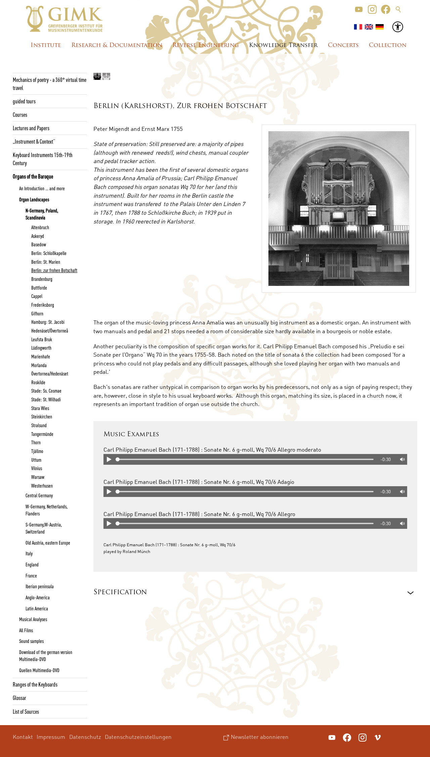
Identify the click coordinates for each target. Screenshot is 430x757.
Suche (398, 9)
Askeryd (37, 236)
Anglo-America (38, 597)
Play (108, 459)
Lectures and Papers (31, 128)
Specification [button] (120, 592)
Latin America (37, 608)
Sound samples (31, 641)
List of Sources (26, 711)
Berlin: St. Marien (45, 261)
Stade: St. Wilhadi (46, 399)
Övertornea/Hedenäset (49, 373)
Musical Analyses (33, 619)
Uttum (36, 459)
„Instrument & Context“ (34, 141)
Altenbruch (40, 227)
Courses (20, 114)
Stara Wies (40, 408)
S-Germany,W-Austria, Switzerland (44, 528)
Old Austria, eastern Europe (48, 542)
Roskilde (38, 382)
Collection (387, 45)
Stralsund (39, 425)
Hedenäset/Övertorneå (49, 330)
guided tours (24, 101)
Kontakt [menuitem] (23, 736)
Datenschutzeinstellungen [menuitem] (138, 736)
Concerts (343, 45)
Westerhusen (42, 485)
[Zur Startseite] (64, 18)
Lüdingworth (41, 347)
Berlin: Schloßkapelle (49, 253)
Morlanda (39, 365)
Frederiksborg (42, 304)
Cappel (36, 296)
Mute (401, 459)
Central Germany (39, 495)
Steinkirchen (41, 416)
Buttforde (39, 287)
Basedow (38, 244)
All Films (26, 630)
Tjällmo (37, 451)
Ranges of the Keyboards (35, 684)
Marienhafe (40, 356)
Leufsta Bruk (41, 339)
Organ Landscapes (34, 199)
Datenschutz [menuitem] (85, 736)
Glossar (19, 697)
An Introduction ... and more (42, 188)
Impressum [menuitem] (51, 736)
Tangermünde (42, 434)
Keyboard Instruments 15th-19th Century (43, 158)
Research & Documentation (116, 45)
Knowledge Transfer (283, 45)
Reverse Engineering (205, 45)
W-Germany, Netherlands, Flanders (47, 510)
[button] (359, 9)
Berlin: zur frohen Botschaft (54, 270)
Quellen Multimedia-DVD (39, 670)
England (32, 564)
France (31, 575)
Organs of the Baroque (33, 176)
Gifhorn (37, 313)
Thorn (36, 442)
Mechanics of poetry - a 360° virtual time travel (49, 83)
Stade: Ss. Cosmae (46, 390)
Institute (46, 45)
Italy (29, 553)
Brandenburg (41, 278)
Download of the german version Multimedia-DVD (45, 655)
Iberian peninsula (40, 586)
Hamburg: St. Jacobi (47, 321)
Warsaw (37, 476)
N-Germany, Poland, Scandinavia (42, 214)
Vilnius (36, 468)
